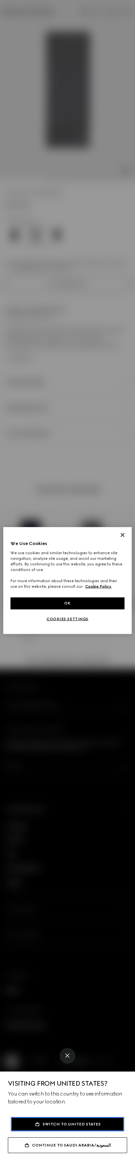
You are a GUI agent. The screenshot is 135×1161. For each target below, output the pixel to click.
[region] (67, 580)
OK (67, 603)
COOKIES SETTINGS (67, 619)
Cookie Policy (98, 586)
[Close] (67, 1056)
